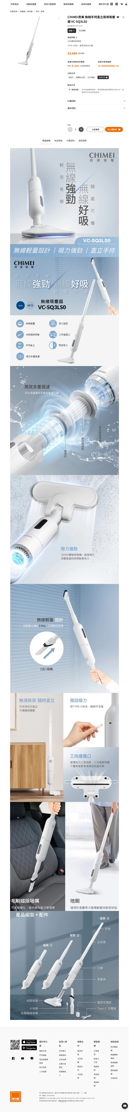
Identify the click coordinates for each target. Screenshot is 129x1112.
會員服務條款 (114, 1064)
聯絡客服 (96, 1084)
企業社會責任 (62, 1065)
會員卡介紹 (96, 1060)
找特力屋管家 (50, 4)
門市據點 (42, 1055)
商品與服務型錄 (43, 1061)
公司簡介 (62, 1051)
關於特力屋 (104, 4)
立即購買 (95, 129)
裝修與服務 (68, 4)
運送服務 (83, 140)
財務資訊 (62, 1055)
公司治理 (62, 1059)
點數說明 (96, 1068)
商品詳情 (46, 140)
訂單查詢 (96, 1053)
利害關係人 (62, 1073)
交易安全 (114, 1078)
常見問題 (96, 1076)
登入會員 (75, 65)
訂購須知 (71, 140)
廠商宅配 (75, 89)
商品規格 (58, 140)
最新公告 (42, 1051)
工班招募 (80, 1076)
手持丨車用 (40, 11)
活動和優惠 (31, 4)
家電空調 (13, 11)
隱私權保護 (114, 1072)
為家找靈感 (86, 4)
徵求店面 (80, 1053)
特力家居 (42, 1067)
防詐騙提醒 (114, 1049)
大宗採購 (80, 1060)
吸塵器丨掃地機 (26, 11)
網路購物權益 (114, 1056)
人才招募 (42, 1071)
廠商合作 (80, 1068)
